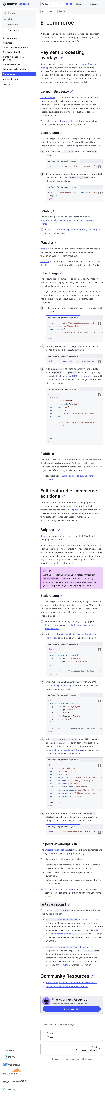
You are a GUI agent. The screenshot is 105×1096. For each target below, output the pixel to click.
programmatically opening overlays (57, 220)
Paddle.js (44, 261)
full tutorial (65, 965)
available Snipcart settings (59, 685)
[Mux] (6, 1082)
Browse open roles (72, 1009)
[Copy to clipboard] (99, 166)
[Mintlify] (9, 1089)
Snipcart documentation (64, 889)
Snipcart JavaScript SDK (57, 850)
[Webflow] (11, 1065)
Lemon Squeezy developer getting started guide (77, 229)
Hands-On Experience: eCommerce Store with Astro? (71, 982)
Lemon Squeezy (88, 64)
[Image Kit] (20, 1082)
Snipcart (74, 509)
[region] (74, 166)
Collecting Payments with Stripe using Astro (67, 986)
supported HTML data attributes (77, 376)
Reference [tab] (13, 24)
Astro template (69, 919)
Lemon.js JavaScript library (63, 121)
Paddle (43, 67)
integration (67, 947)
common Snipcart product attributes (64, 750)
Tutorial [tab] (11, 13)
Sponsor (88, 1059)
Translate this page (66, 1024)
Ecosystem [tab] (13, 30)
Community (74, 1059)
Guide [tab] (10, 18)
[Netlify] (10, 1057)
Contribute (58, 1059)
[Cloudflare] (12, 1072)
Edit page (48, 1024)
